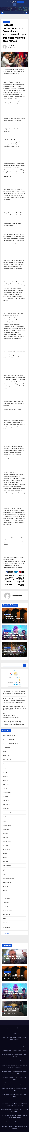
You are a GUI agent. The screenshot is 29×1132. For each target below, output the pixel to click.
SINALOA (6, 886)
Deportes (5, 780)
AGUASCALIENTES (9, 735)
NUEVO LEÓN (7, 841)
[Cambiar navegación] (13, 13)
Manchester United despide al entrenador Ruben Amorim (14, 1078)
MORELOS (6, 829)
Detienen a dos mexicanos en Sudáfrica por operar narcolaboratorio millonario (11, 715)
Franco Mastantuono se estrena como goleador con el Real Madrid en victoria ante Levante (14, 1061)
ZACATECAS (7, 927)
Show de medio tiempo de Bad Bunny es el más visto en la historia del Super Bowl (14, 1116)
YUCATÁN (6, 923)
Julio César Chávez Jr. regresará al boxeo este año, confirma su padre (14, 1072)
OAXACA (5, 845)
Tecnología (6, 902)
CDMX (5, 751)
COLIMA (5, 768)
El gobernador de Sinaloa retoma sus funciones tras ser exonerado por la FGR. (14, 693)
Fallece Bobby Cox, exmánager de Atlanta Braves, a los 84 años (14, 1055)
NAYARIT (6, 837)
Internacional (7, 813)
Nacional (5, 833)
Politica (5, 858)
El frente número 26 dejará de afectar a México (14, 1050)
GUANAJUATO (7, 800)
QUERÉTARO (7, 866)
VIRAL (5, 919)
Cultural (5, 776)
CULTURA (6, 772)
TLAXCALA (6, 906)
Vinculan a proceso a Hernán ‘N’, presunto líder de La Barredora (14, 1127)
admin (12, 45)
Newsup (23, 1027)
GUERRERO (6, 804)
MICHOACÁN (7, 825)
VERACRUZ (6, 915)
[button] (24, 12)
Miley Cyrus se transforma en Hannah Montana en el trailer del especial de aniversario (9, 580)
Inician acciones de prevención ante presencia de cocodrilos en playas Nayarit (14, 1066)
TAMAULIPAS (7, 898)
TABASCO (6, 894)
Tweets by (6, 933)
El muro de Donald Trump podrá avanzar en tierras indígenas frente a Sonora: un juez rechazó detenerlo (14, 723)
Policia (5, 853)
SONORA (5, 890)
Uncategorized (7, 911)
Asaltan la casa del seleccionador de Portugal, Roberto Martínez (14, 1038)
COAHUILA (6, 764)
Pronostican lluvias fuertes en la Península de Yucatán (14, 1100)
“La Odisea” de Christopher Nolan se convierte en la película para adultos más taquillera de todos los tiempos (14, 700)
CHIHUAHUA (7, 760)
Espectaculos (6, 21)
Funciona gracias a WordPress (9, 1027)
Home (14, 1033)
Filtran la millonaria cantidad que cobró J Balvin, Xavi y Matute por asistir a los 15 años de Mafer (19, 580)
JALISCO (5, 817)
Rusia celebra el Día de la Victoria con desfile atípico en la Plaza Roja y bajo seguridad (14, 1104)
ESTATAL (6, 796)
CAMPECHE (6, 747)
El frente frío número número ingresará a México (14, 1043)
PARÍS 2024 (6, 849)
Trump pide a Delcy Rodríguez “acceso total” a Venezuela (14, 1122)
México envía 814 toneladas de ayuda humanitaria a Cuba (14, 1089)
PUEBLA (5, 862)
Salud (4, 874)
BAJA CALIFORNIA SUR (10, 743)
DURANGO (6, 784)
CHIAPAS (6, 756)
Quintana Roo (7, 870)
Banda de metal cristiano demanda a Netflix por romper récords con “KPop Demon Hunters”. (14, 708)
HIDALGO (6, 809)
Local (4, 821)
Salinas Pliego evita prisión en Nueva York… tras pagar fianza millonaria (14, 1110)
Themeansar (14, 1029)
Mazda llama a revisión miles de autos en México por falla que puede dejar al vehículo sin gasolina (14, 1083)
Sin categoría (7, 882)
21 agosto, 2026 (10, 961)
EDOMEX (5, 788)
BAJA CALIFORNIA (9, 739)
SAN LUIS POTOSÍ (8, 878)
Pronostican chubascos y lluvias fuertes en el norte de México (14, 1095)
